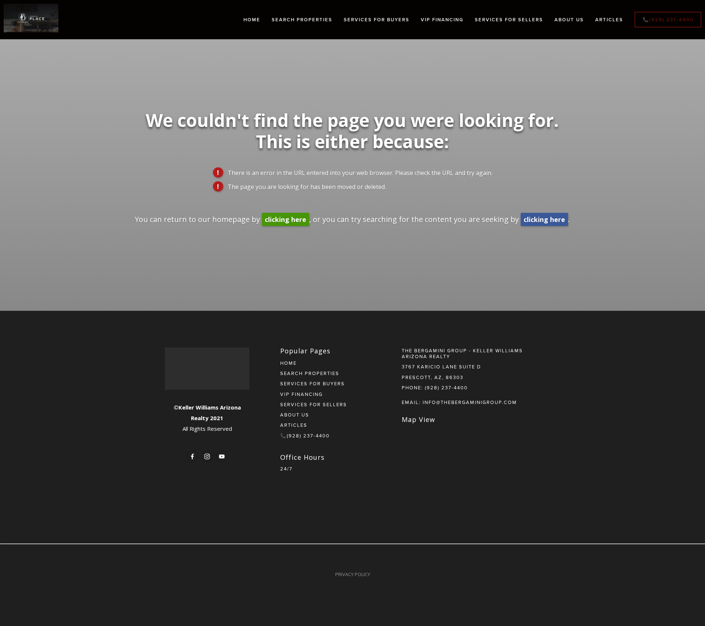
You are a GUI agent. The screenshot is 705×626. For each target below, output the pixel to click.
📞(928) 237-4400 (668, 19)
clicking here (285, 219)
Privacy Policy (352, 574)
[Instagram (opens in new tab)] (207, 456)
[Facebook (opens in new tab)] (192, 456)
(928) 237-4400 (446, 387)
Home (251, 19)
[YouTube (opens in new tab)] (222, 456)
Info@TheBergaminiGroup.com (470, 402)
